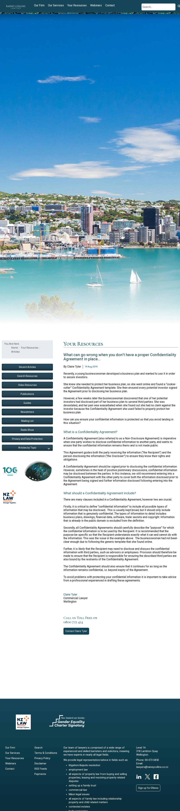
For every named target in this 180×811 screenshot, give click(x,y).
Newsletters (27, 412)
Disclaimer (40, 763)
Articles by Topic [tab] (27, 447)
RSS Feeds (40, 768)
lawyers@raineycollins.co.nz (152, 767)
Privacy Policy (42, 758)
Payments (40, 774)
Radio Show (27, 429)
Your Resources (77, 5)
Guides (27, 403)
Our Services (56, 5)
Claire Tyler (70, 594)
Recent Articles (27, 367)
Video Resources (27, 385)
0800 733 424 (73, 622)
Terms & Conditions (45, 752)
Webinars (96, 5)
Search (38, 747)
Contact (110, 5)
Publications (27, 394)
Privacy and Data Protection (27, 438)
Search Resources (27, 376)
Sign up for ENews (148, 788)
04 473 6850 (152, 760)
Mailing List (27, 420)
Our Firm (39, 5)
